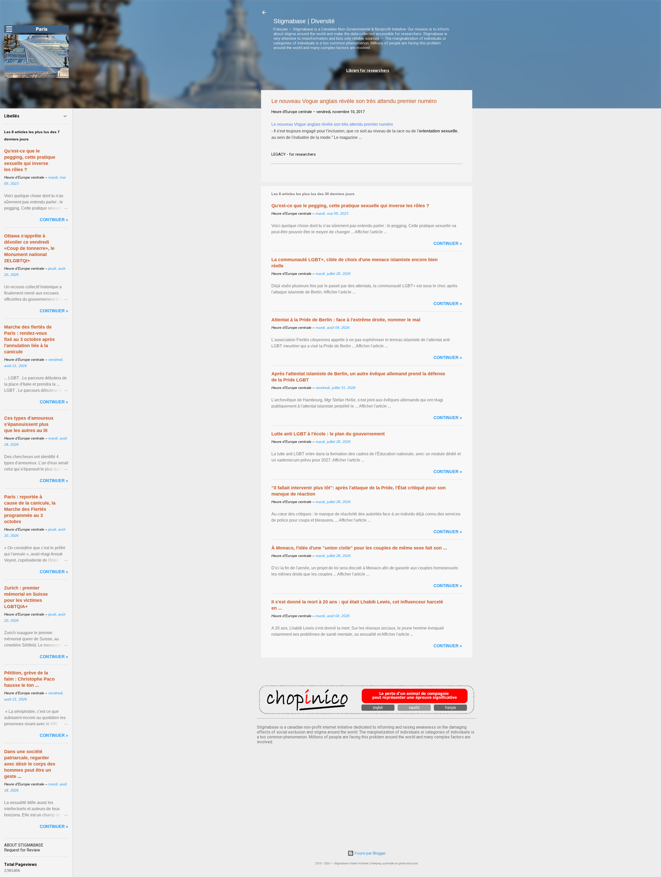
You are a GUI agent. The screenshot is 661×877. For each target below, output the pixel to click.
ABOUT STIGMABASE (23, 845)
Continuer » (448, 243)
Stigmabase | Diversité (304, 21)
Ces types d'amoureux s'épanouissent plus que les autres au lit (28, 424)
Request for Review (22, 850)
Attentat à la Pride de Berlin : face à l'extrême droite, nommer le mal (345, 319)
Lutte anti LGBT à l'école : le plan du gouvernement (328, 433)
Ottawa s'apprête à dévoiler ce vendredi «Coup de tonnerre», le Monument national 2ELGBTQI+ (29, 248)
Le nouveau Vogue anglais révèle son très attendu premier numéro (332, 124)
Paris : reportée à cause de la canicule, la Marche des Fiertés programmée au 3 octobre (30, 509)
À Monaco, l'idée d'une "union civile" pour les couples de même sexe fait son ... (359, 548)
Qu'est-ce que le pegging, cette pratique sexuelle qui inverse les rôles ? (350, 205)
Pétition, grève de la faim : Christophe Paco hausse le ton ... (29, 679)
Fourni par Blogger (370, 853)
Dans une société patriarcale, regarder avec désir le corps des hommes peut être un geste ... (29, 764)
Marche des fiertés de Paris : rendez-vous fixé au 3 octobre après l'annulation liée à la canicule (29, 339)
